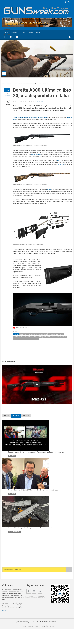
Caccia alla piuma (53, 334)
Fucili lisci (40, 102)
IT (67, 2)
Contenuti (14, 32)
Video (23, 32)
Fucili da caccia (17, 336)
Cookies (52, 626)
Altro (30, 32)
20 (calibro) (22, 334)
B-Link (49, 189)
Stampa (8, 22)
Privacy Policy (44, 626)
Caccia (61, 334)
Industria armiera (14, 531)
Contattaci (30, 626)
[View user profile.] (7, 90)
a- (6, 26)
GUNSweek (7, 95)
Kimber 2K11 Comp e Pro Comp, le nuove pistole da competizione (32, 528)
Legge (38, 32)
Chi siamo (23, 626)
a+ (9, 26)
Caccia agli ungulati (19, 339)
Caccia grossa (42, 334)
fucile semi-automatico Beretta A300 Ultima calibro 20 (31, 117)
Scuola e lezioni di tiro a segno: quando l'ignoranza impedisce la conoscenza (36, 452)
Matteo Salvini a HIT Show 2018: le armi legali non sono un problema (33, 490)
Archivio (26, 415)
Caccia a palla (38, 336)
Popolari (17, 415)
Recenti (6, 415)
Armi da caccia (28, 336)
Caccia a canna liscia (33, 339)
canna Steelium (36, 154)
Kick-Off (60, 160)
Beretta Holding (32, 334)
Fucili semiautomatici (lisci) (51, 336)
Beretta (15, 334)
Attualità (12, 455)
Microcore (61, 164)
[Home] (36, 10)
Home (6, 32)
